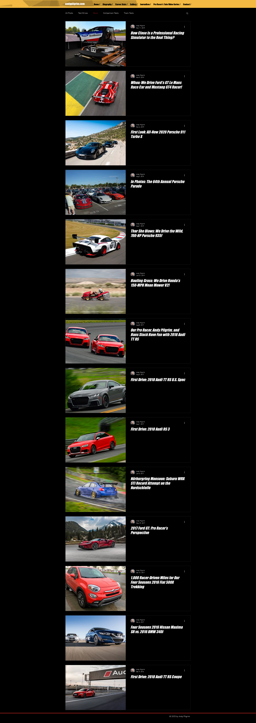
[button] (187, 13)
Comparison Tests (111, 13)
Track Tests (129, 13)
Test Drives (83, 13)
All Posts (69, 13)
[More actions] (185, 26)
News (95, 13)
